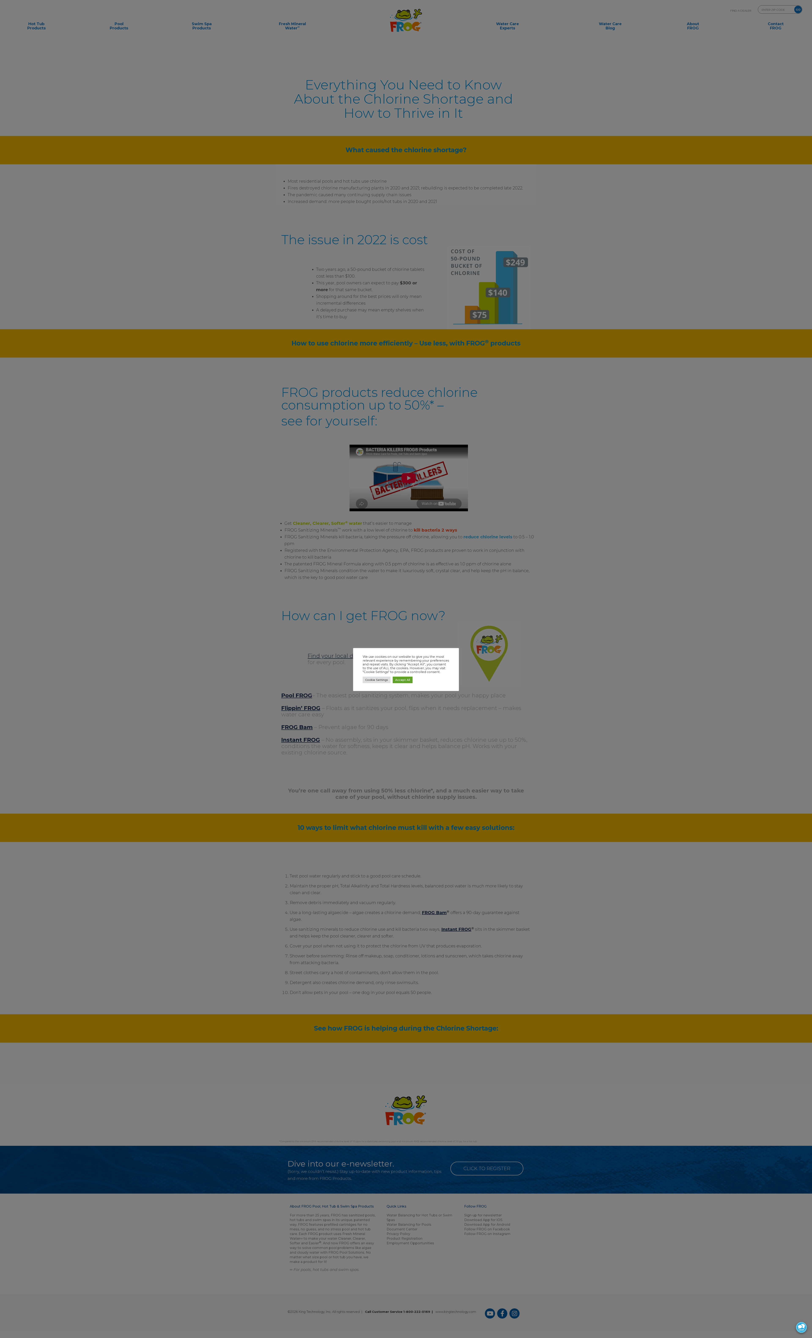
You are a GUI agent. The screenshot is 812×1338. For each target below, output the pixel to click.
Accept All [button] (402, 679)
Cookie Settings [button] (376, 679)
